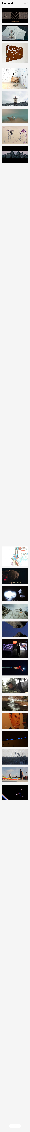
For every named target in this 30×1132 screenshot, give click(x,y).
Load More (15, 1126)
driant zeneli (7, 2)
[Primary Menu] (25, 3)
